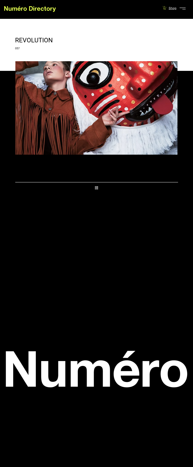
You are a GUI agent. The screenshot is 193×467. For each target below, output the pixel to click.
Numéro (16, 9)
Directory (42, 9)
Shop (172, 8)
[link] (165, 8)
